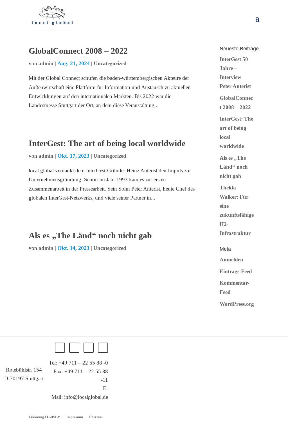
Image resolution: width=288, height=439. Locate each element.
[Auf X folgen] (74, 348)
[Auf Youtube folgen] (103, 348)
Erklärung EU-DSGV (44, 417)
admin (46, 63)
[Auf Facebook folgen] (60, 348)
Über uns (96, 417)
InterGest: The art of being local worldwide (107, 143)
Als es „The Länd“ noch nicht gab (90, 235)
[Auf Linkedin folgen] (89, 348)
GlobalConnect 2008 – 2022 (78, 50)
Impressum (74, 417)
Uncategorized (110, 63)
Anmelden (231, 260)
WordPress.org (237, 304)
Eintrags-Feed (236, 271)
